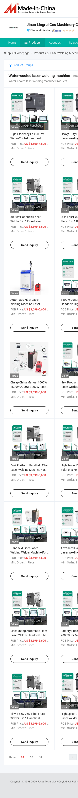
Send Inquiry (29, 162)
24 (22, 757)
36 (31, 757)
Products (35, 42)
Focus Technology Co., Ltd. (52, 781)
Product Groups (22, 65)
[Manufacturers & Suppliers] (30, 8)
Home (12, 42)
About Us (55, 42)
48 (40, 757)
